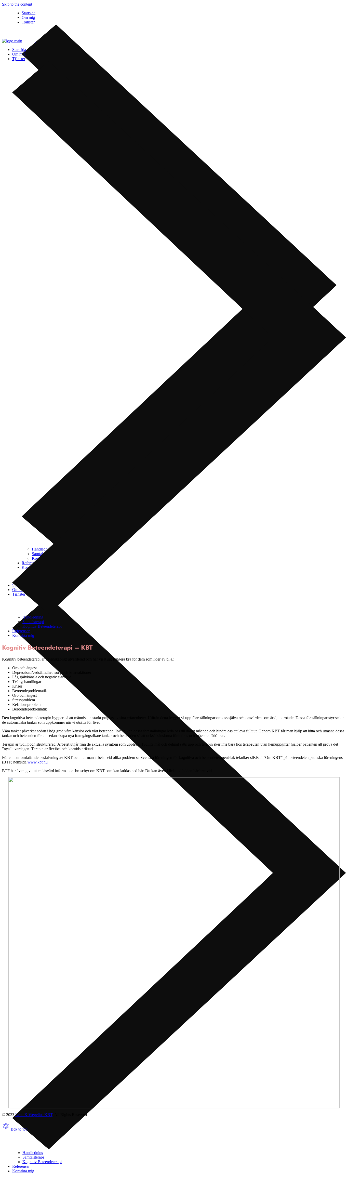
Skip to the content (17, 4)
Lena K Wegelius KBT (33, 1114)
